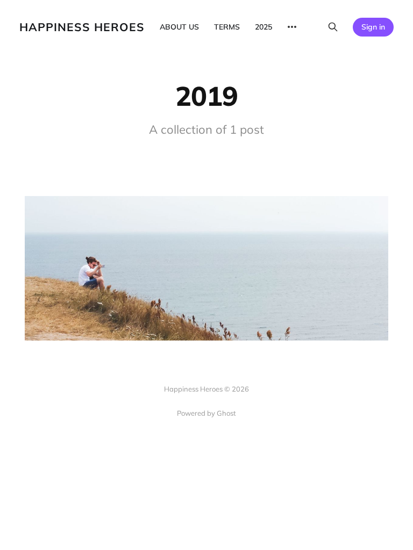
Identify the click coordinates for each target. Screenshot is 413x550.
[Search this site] (333, 27)
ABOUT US (179, 27)
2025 (263, 27)
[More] (292, 27)
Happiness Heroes (82, 27)
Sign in (373, 27)
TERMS (227, 27)
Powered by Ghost (206, 413)
